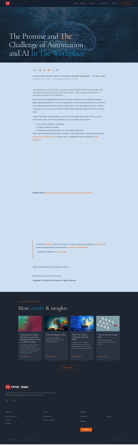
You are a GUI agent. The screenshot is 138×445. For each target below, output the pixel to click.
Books (92, 3)
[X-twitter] (11, 400)
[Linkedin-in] (7, 400)
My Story (8, 423)
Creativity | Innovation (62, 76)
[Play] (15, 400)
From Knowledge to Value (55, 335)
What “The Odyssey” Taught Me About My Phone (80, 337)
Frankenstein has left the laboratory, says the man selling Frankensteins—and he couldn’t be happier (30, 338)
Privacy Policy (47, 416)
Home (76, 3)
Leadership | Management (80, 76)
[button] (40, 70)
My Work (8, 420)
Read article (25, 356)
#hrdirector (49, 244)
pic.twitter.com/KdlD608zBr (78, 247)
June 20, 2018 (61, 252)
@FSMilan (99, 244)
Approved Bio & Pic (11, 416)
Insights (103, 3)
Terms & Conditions (49, 420)
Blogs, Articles (47, 76)
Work (83, 3)
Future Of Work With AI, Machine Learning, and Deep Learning (68, 193)
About (114, 3)
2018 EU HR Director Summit (44, 137)
